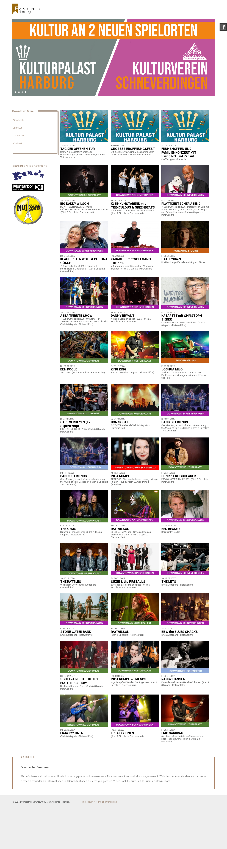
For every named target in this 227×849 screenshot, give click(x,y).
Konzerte (18, 120)
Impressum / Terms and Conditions (99, 802)
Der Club (18, 128)
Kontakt (17, 143)
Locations (18, 135)
